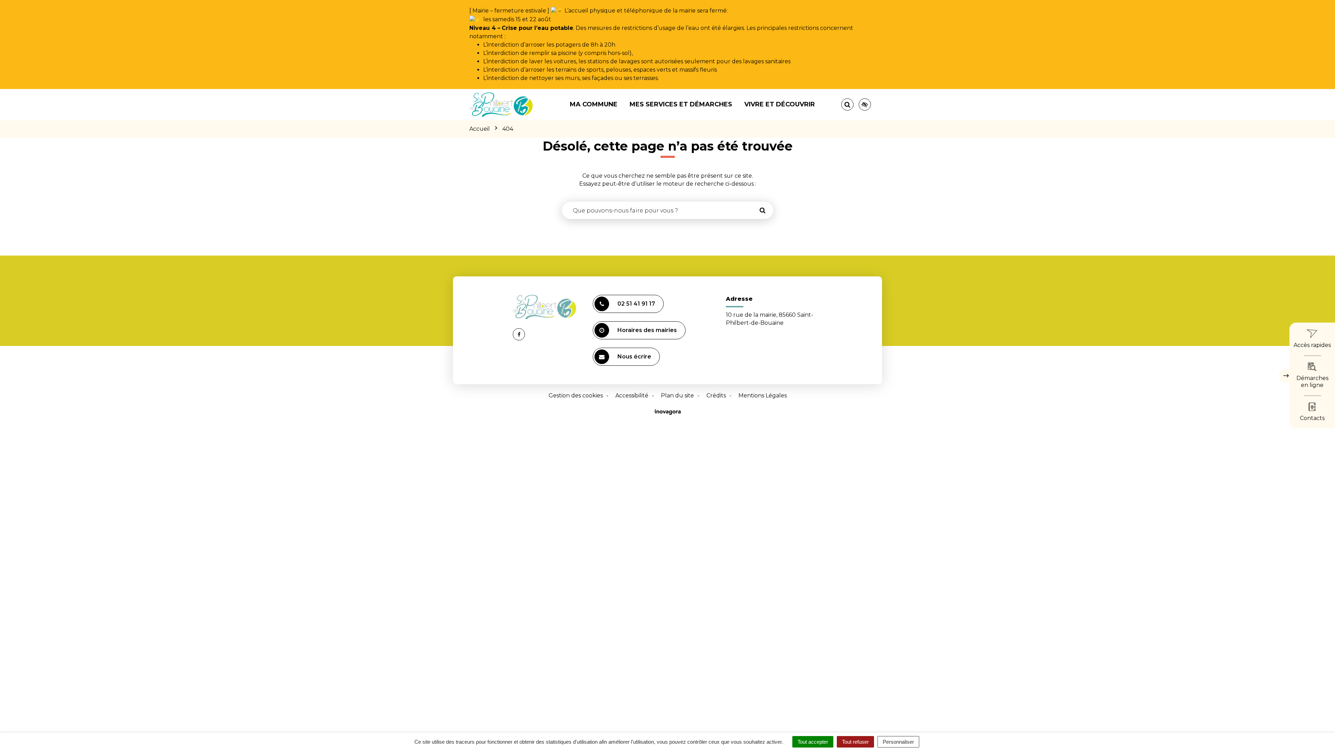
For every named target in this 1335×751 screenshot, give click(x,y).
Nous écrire (634, 356)
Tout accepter (813, 742)
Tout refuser (855, 742)
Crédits (716, 395)
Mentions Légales (762, 395)
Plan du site (677, 395)
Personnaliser (898, 742)
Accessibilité (631, 395)
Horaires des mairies (647, 330)
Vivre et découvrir (779, 104)
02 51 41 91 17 (636, 303)
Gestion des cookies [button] (576, 395)
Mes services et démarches (681, 104)
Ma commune (593, 104)
